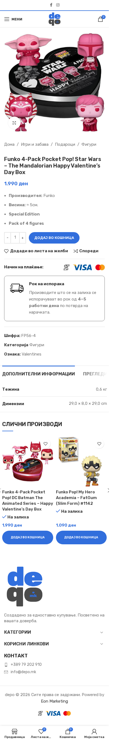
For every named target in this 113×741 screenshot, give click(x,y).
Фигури (88, 144)
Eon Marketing (54, 701)
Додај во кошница (54, 238)
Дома (9, 144)
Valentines (31, 354)
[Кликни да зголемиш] (14, 123)
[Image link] (24, 586)
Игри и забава (35, 144)
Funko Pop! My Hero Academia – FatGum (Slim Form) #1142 (76, 498)
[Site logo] (54, 18)
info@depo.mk (23, 672)
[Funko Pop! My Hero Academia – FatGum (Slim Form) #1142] (81, 461)
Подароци (65, 144)
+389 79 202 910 (26, 664)
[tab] (38, 373)
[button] (27, 537)
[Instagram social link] (58, 5)
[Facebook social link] (51, 5)
